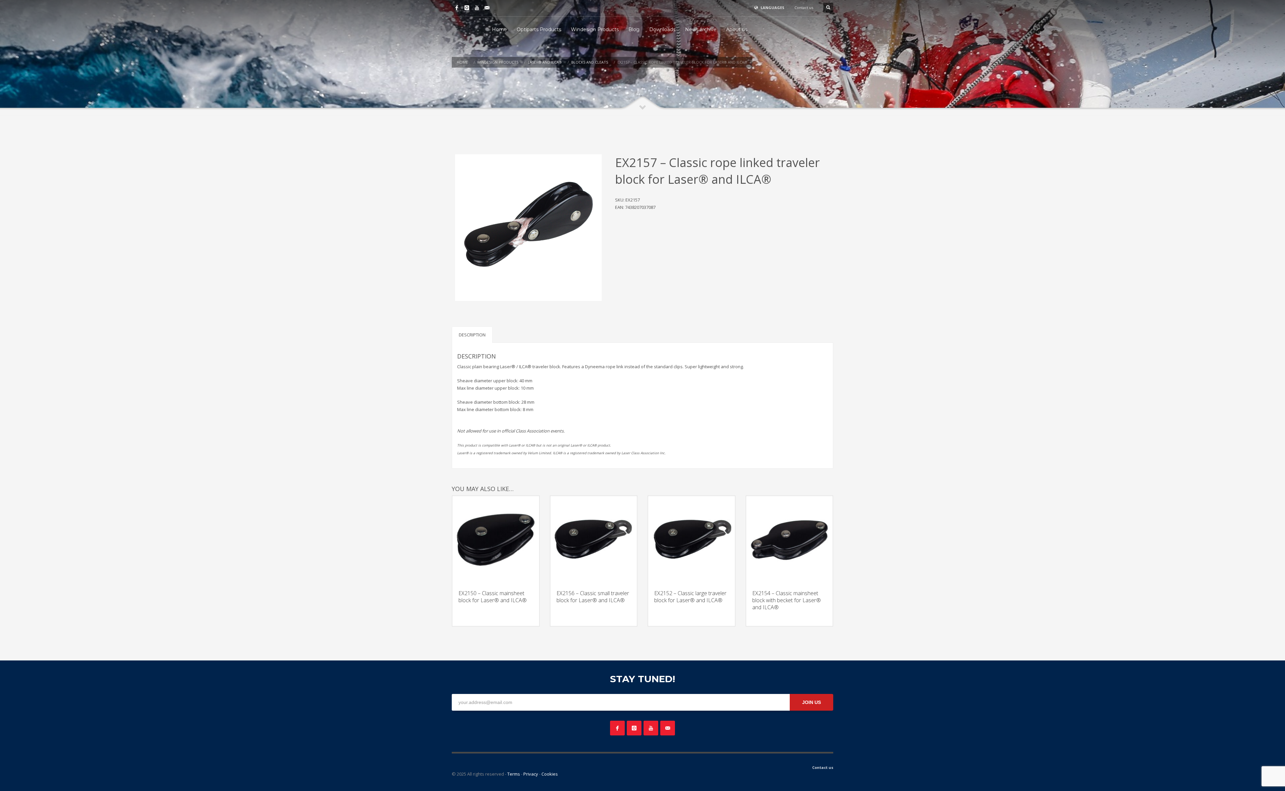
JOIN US (811, 702)
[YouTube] (477, 8)
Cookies (549, 774)
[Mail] (487, 8)
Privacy (530, 774)
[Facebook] (457, 8)
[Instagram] (467, 8)
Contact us (803, 7)
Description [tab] (472, 335)
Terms (513, 774)
